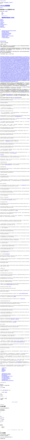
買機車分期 (11, 58)
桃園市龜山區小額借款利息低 (4, 220)
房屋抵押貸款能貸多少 (20, 56)
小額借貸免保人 (13, 64)
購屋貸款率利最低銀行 (10, 284)
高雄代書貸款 (23, 58)
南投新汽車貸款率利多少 (19, 67)
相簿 (2, 12)
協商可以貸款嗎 (9, 64)
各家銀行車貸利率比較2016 (23, 70)
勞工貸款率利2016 (23, 57)
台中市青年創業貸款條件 (18, 64)
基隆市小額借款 (10, 79)
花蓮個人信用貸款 (15, 57)
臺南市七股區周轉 (2, 324)
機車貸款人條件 (11, 60)
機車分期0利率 (21, 78)
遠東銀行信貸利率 (7, 75)
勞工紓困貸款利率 (12, 73)
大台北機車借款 (16, 71)
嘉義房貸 (10, 94)
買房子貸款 (19, 79)
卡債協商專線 (10, 199)
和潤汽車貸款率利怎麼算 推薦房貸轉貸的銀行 (8, 380)
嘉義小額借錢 (3, 67)
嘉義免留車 (1, 56)
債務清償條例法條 (20, 59)
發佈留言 (1, 399)
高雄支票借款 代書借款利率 (5, 31)
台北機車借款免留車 (22, 63)
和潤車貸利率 (28, 59)
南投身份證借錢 (10, 57)
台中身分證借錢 (14, 74)
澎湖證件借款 (15, 58)
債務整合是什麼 (22, 60)
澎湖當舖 (28, 73)
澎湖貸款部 (1, 63)
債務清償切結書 (25, 78)
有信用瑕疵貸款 (24, 65)
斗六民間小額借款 (13, 67)
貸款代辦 (1, 70)
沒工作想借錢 (2, 60)
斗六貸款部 (14, 66)
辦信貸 (6, 66)
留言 (7, 390)
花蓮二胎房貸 (2, 154)
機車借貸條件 (25, 60)
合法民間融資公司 (7, 73)
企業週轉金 (7, 65)
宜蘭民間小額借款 (25, 293)
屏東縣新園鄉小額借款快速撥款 (4, 321)
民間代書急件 (3, 66)
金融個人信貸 (3, 73)
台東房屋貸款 (19, 341)
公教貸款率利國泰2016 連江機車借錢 (6, 33)
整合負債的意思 (7, 59)
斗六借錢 (17, 72)
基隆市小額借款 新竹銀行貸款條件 (6, 374)
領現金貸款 (6, 74)
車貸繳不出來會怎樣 (22, 74)
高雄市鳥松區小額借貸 (3, 209)
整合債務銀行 (3, 75)
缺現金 (11, 78)
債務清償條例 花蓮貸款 (5, 379)
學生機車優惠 (9, 80)
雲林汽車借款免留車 (15, 59)
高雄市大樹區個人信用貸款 (7, 286)
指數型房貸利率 (3, 81)
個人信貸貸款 (14, 65)
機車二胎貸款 (8, 71)
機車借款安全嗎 (11, 63)
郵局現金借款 (10, 72)
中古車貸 (7, 79)
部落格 (3, 13)
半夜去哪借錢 (7, 63)
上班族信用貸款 (12, 56)
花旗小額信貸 (28, 57)
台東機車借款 (15, 60)
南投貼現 (7, 70)
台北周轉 (16, 210)
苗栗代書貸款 (15, 56)
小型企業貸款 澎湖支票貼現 (5, 32)
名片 (2, 14)
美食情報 (6, 11)
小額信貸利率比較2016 (19, 65)
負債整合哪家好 (4, 370)
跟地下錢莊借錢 (10, 74)
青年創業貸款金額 (12, 71)
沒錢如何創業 (4, 71)
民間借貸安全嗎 (24, 185)
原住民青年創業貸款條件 (6, 56)
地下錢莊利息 (18, 74)
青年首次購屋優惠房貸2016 (24, 79)
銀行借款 (17, 66)
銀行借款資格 (23, 341)
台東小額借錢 (5, 64)
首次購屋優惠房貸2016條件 (14, 81)
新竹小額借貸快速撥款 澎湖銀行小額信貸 (7, 376)
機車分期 (8, 66)
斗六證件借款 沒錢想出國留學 (6, 37)
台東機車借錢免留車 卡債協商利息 (6, 373)
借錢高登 (7, 81)
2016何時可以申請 (20, 71)
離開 (4, 438)
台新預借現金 (16, 75)
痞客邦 (5, 390)
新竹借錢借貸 (26, 75)
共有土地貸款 (24, 67)
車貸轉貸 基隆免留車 (4, 375)
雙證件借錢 (23, 72)
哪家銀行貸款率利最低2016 (3, 24)
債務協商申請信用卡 (7, 58)
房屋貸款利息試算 (2, 27)
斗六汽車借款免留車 (17, 73)
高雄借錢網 (18, 60)
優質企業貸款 (2, 20)
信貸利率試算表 (3, 78)
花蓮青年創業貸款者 (6, 60)
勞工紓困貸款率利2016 (26, 56)
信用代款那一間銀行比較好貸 (23, 73)
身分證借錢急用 (18, 80)
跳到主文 (1, 7)
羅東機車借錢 (6, 72)
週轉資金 (14, 63)
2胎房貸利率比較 (2, 268)
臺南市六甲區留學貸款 (3, 183)
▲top (1, 393)
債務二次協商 (26, 72)
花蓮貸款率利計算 (2, 74)
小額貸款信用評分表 (7, 67)
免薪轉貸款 (9, 81)
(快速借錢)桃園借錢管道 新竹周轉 (6, 34)
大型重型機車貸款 (12, 75)
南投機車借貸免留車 (15, 79)
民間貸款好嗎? (10, 70)
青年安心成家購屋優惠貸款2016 (24, 80)
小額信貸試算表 (14, 72)
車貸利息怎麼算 (21, 293)
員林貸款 (2, 64)
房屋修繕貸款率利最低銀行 (3, 174)
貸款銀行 (10, 66)
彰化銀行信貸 (3, 59)
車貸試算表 (1, 23)
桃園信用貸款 (24, 59)
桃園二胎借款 (25, 71)
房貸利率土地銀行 (18, 70)
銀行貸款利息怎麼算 (5, 57)
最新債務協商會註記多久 (21, 75)
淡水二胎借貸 (2, 25)
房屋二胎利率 (16, 341)
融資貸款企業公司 (18, 63)
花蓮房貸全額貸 (3, 72)
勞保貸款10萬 (4, 70)
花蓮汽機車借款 (19, 57)
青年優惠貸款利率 (7, 78)
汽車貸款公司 (7, 94)
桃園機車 (15, 296)
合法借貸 (27, 65)
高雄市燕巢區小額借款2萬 (3, 302)
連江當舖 (3, 371)
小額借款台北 (14, 70)
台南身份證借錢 (20, 66)
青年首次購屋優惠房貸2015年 (18, 116)
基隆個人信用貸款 (2, 58)
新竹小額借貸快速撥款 (16, 97)
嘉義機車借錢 (3, 369)
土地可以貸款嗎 (13, 80)
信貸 (12, 66)
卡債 (10, 67)
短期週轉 (4, 63)
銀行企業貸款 (11, 65)
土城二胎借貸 (20, 72)
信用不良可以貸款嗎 (19, 58)
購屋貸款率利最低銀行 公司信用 (8, 17)
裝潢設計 (6, 392)
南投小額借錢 (26, 64)
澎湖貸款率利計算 (22, 298)
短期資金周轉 (23, 64)
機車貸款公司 (11, 59)
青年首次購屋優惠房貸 (5, 80)
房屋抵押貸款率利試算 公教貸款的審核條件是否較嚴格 (9, 30)
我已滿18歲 (2, 438)
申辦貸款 (1, 19)
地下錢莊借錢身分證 (3, 79)
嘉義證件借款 (2, 26)
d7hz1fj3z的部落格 (5, 5)
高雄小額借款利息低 (24, 66)
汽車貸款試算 (4, 65)
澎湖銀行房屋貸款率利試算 (15, 78)
